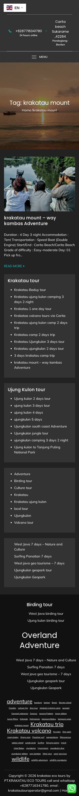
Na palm (57, 731)
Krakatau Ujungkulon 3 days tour (39, 342)
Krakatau (21, 495)
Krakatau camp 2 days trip (34, 335)
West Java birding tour (46, 613)
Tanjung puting (52, 742)
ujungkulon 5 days (28, 419)
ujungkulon (31, 748)
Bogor (54, 702)
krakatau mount (22, 725)
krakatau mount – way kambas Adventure (30, 221)
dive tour (34, 708)
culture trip (23, 708)
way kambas (35, 753)
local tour (21, 509)
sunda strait (30, 742)
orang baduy (13, 737)
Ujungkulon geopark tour (33, 570)
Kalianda (24, 719)
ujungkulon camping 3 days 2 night (41, 440)
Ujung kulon (43, 748)
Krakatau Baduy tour (30, 290)
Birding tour (23, 481)
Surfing (41, 742)
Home (66, 790)
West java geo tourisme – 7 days (39, 563)
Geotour (33, 713)
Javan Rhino (12, 719)
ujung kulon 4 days (28, 412)
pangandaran (52, 737)
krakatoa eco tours (51, 776)
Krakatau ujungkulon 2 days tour (39, 348)
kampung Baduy (49, 719)
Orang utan (25, 737)
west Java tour (60, 753)
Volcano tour (23, 522)
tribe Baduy (19, 748)
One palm (66, 731)
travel (63, 742)
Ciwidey (12, 708)
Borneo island (65, 702)
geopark (65, 708)
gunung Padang (46, 713)
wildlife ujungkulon (58, 760)
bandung (38, 702)
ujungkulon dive (57, 748)
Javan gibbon (61, 713)
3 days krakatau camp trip (34, 355)
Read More (13, 266)
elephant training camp (50, 708)
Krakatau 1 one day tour (32, 309)
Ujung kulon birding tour (46, 620)
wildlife (20, 758)
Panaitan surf (38, 737)
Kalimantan (35, 719)
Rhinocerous (65, 737)
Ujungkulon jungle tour (31, 433)
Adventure (22, 474)
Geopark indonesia (19, 713)
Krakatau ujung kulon (30, 502)
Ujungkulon (22, 515)
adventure (19, 701)
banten (47, 702)
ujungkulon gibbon (19, 753)
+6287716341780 (28, 31)
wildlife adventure (39, 760)
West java (47, 753)
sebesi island (17, 742)
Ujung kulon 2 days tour (32, 398)
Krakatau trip (47, 724)
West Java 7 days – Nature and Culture (46, 660)
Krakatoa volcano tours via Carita (39, 316)
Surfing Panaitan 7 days (33, 556)
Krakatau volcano (29, 730)
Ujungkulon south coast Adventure (40, 426)
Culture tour (23, 488)
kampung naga (64, 719)
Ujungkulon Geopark (29, 577)
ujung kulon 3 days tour (32, 405)
